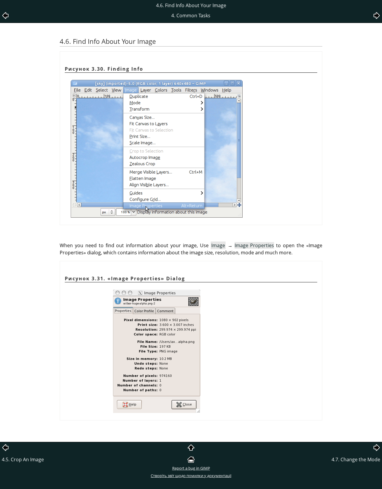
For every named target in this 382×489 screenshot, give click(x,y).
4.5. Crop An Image (23, 459)
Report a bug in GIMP (191, 468)
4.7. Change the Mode (356, 459)
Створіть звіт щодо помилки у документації (191, 475)
